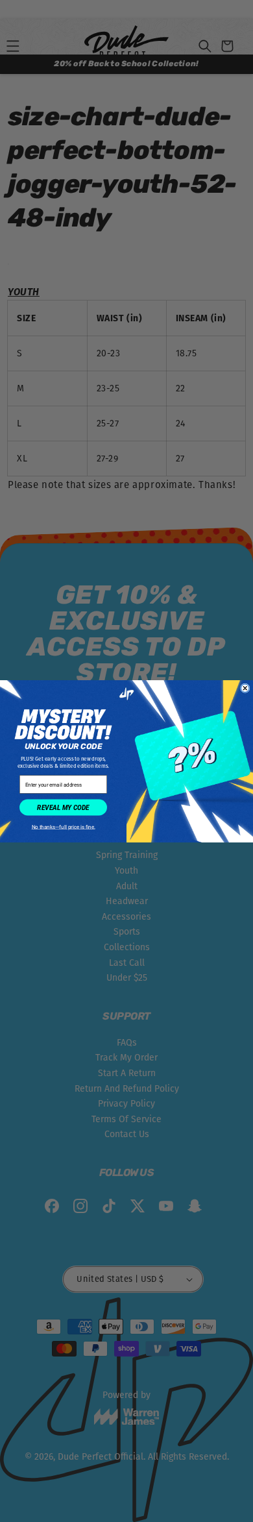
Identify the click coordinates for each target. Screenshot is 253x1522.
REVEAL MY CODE (63, 807)
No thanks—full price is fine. (63, 827)
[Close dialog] (245, 688)
